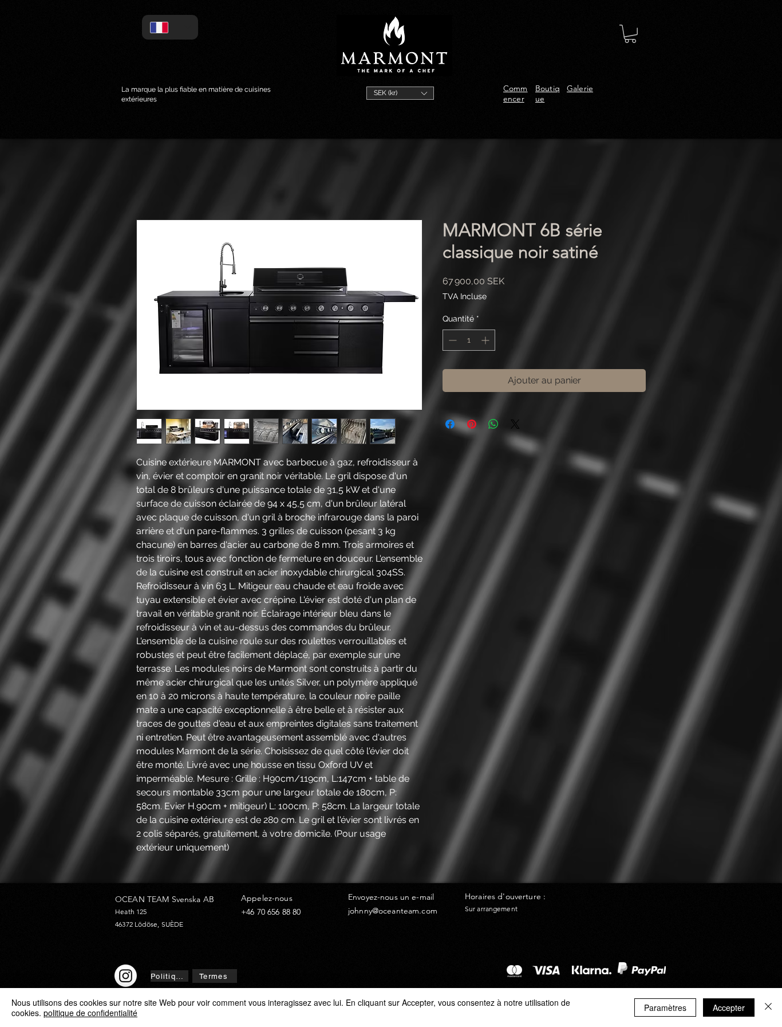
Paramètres (665, 1007)
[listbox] (400, 93)
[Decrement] (451, 340)
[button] (400, 93)
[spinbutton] (469, 340)
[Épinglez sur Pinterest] (472, 424)
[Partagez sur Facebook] (450, 424)
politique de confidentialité (90, 1012)
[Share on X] (515, 424)
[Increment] (486, 340)
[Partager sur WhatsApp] (493, 424)
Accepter (729, 1007)
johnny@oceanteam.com (392, 911)
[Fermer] (768, 1007)
